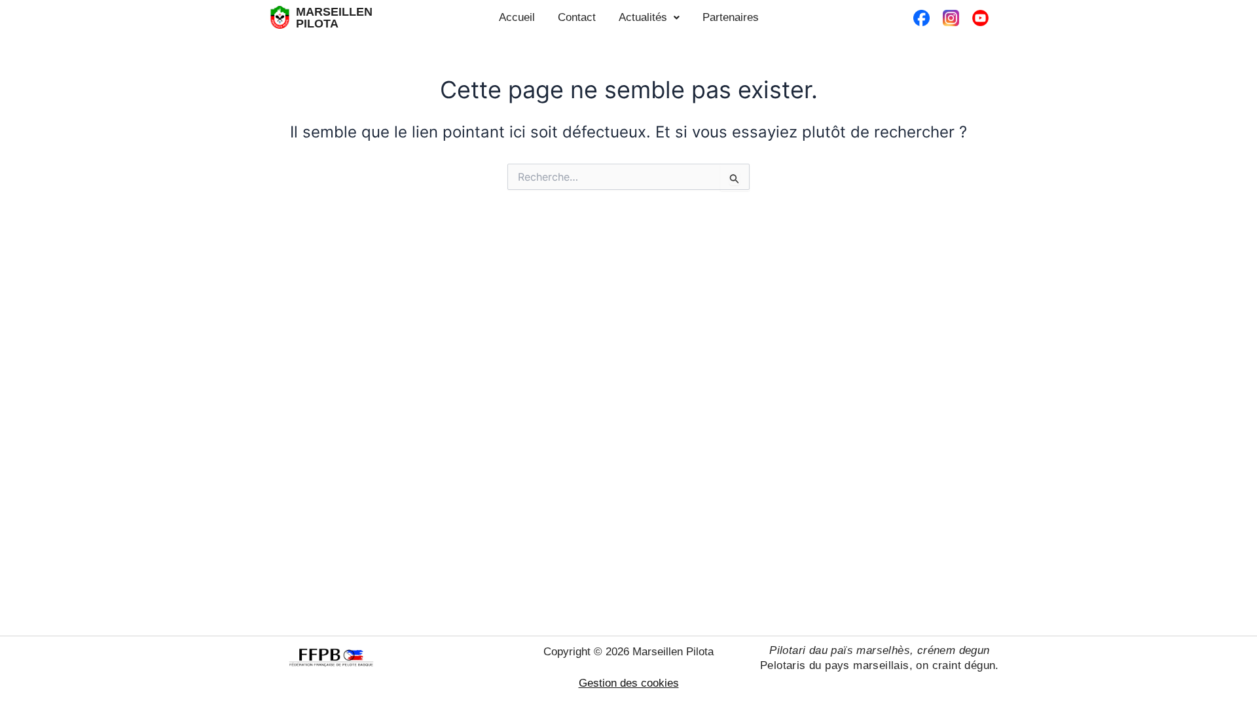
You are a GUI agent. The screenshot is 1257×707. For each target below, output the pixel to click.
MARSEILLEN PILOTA (334, 17)
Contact (577, 17)
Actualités (643, 17)
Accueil (517, 17)
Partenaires (730, 17)
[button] (649, 17)
